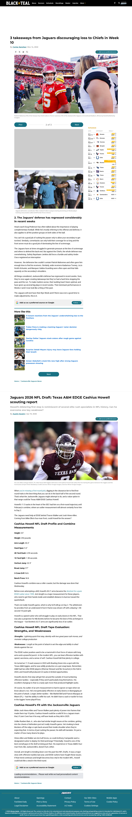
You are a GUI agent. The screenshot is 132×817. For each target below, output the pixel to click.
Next (77, 125)
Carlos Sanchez (19, 47)
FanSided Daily (20, 802)
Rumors (41, 3)
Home (16, 381)
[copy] (27, 51)
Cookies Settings (91, 806)
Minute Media (14, 811)
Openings (40, 798)
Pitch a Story (42, 802)
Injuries (75, 3)
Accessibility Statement (46, 806)
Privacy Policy (70, 802)
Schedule (49, 3)
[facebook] (114, 3)
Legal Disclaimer (21, 806)
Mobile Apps (112, 798)
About (16, 798)
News (34, 3)
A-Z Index (68, 806)
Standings (59, 3)
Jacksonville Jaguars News (31, 381)
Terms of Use (89, 802)
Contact (67, 798)
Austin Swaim (19, 414)
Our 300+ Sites (90, 798)
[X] (119, 3)
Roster (67, 3)
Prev (20, 125)
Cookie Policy (112, 802)
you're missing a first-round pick (33, 491)
